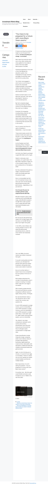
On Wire (18, 401)
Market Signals (5, 62)
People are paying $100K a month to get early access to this (42, 131)
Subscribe (35, 19)
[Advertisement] (24, 8)
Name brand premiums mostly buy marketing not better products (42, 139)
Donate (6, 34)
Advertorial (5, 60)
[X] (17, 46)
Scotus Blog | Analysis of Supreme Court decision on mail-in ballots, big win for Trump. (41, 122)
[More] (26, 46)
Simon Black (20, 48)
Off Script (4, 64)
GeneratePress (33, 483)
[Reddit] (23, 46)
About (29, 19)
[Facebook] (19, 46)
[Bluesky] (21, 46)
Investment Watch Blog (10, 21)
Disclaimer (25, 26)
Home (24, 19)
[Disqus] (24, 430)
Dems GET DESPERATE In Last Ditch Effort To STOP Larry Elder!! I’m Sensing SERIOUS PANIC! (23, 407)
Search (40, 150)
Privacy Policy (36, 22)
